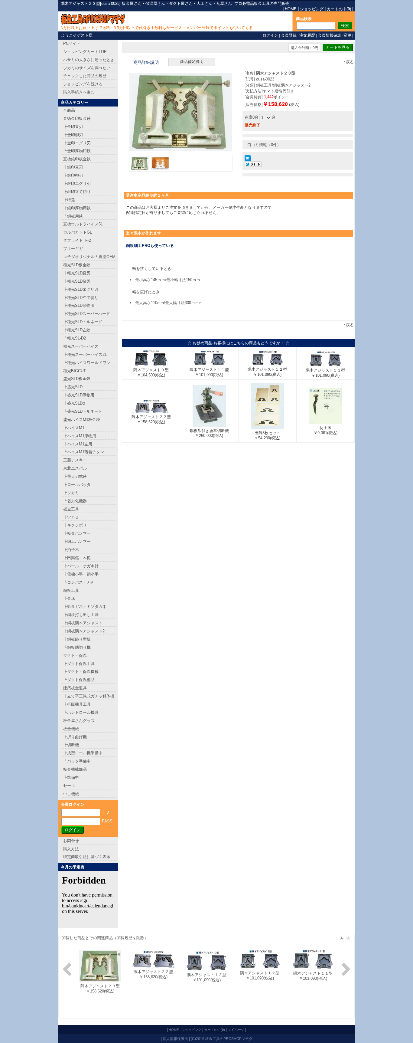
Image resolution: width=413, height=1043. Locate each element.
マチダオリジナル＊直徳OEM (89, 256)
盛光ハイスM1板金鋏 (81, 419)
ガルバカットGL (77, 232)
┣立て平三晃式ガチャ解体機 (88, 696)
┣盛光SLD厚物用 (78, 395)
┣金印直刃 (73, 126)
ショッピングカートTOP (85, 51)
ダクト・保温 (75, 655)
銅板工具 (71, 590)
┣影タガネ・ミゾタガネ (84, 606)
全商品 (69, 110)
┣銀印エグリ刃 (77, 183)
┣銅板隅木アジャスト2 (84, 631)
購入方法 (71, 849)
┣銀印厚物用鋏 (77, 208)
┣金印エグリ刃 (77, 143)
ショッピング (312, 9)
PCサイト (71, 43)
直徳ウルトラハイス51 (83, 224)
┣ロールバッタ (77, 484)
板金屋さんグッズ (79, 720)
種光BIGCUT (74, 371)
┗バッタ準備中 (77, 761)
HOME (291, 9)
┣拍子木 (71, 549)
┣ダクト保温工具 (79, 663)
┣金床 (69, 598)
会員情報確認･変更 (334, 35)
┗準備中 (71, 777)
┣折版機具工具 (77, 704)
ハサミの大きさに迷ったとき (88, 59)
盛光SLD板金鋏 (76, 378)
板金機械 (71, 728)
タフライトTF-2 (77, 240)
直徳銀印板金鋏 (77, 159)
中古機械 (71, 794)
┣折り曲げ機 (75, 737)
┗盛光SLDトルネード (82, 411)
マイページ (236, 1030)
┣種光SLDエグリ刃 (80, 289)
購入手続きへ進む (79, 92)
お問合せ (71, 840)
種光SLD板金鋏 (76, 265)
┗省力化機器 (75, 501)
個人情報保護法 (175, 1039)
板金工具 (71, 509)
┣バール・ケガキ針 (81, 566)
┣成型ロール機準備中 (82, 753)
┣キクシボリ (75, 525)
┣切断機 (71, 745)
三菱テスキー (75, 460)
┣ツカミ (71, 492)
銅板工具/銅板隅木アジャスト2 (283, 85)
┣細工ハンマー (77, 541)
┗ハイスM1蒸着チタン (83, 452)
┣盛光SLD (73, 387)
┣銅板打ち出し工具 (81, 614)
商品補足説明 (191, 61)
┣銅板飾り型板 (77, 639)
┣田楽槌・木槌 (77, 558)
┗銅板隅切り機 (77, 647)
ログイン (270, 35)
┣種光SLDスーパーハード (86, 313)
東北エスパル (75, 468)
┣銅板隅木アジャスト (82, 623)
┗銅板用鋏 (73, 216)
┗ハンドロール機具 (81, 712)
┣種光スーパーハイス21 (85, 354)
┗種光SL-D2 (74, 338)
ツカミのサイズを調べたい (86, 68)
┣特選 (69, 200)
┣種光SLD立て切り (80, 297)
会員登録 (289, 35)
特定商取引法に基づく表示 (86, 856)
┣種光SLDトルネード (82, 322)
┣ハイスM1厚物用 (79, 436)
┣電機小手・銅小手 (81, 574)
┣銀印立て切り (77, 191)
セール (69, 785)
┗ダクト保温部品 (79, 679)
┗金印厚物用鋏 (77, 151)
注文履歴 (307, 35)
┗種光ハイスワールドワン (86, 362)
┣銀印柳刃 (73, 175)
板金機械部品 (75, 769)
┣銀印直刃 (73, 167)
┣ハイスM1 (73, 427)
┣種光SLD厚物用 (78, 305)
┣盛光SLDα (74, 403)
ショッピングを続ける (82, 84)
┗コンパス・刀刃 (79, 582)
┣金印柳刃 (73, 135)
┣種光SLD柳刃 (76, 281)
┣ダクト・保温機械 (81, 671)
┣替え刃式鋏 (75, 476)
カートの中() (339, 9)
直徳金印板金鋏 (77, 118)
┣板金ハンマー (77, 533)
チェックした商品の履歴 (84, 76)
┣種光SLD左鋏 (76, 330)
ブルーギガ (73, 248)
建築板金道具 (75, 688)
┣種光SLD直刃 (76, 273)
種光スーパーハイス (81, 346)
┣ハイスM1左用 (77, 444)
